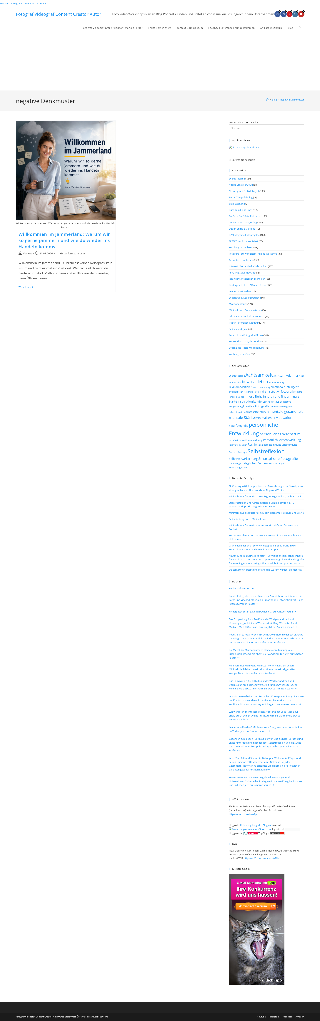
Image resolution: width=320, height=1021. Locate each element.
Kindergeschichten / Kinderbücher (247, 285)
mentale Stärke (242, 417)
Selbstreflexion (266, 451)
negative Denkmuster (292, 99)
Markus (27, 253)
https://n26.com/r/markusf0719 (261, 858)
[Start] (267, 99)
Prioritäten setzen (238, 444)
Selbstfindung (289, 444)
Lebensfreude (236, 412)
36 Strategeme (237, 178)
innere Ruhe (254, 396)
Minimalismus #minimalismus (245, 310)
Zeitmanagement (238, 467)
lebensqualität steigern (256, 412)
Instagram (16, 3)
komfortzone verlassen (268, 401)
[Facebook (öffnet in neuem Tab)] (277, 14)
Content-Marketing (260, 387)
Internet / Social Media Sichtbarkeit (248, 266)
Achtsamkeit (259, 374)
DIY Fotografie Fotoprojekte (244, 235)
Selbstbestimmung (270, 444)
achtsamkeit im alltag (288, 375)
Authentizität (235, 382)
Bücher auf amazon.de (241, 588)
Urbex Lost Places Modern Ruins (246, 347)
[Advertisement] (160, 63)
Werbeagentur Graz (239, 354)
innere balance (236, 396)
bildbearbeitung (276, 382)
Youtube (4, 3)
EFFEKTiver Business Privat (243, 241)
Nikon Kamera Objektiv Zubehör (246, 316)
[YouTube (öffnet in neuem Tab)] (301, 14)
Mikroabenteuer (238, 304)
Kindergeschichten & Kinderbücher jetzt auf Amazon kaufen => (263, 611)
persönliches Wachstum (280, 434)
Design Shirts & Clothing (242, 228)
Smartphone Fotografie (278, 458)
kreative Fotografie (256, 406)
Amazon (41, 3)
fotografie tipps (291, 391)
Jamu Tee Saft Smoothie (242, 272)
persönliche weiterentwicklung (245, 440)
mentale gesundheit (286, 411)
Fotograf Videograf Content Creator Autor (58, 14)
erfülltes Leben (236, 391)
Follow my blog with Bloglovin (256, 825)
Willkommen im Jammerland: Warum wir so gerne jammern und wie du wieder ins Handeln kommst (64, 240)
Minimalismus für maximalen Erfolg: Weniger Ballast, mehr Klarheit (265, 496)
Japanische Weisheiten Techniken (247, 278)
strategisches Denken (253, 463)
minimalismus (265, 418)
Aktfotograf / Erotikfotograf (244, 191)
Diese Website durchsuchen (244, 122)
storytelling (234, 463)
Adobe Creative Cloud (241, 184)
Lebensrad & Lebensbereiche (245, 297)
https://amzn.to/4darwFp (243, 814)
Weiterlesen (26, 287)
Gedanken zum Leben (73, 253)
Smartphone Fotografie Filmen (246, 335)
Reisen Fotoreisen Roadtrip (244, 322)
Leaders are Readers (240, 291)
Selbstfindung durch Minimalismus (248, 519)
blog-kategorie (237, 203)
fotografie (248, 391)
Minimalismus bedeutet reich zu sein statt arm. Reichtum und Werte (266, 512)
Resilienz (254, 444)
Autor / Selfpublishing (241, 197)
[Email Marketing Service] (256, 929)
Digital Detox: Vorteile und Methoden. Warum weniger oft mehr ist (265, 569)
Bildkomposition (239, 387)
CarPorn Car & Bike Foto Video (245, 216)
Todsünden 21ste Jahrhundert (245, 341)
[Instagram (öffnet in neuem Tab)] (295, 14)
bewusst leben (255, 381)
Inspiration (245, 401)
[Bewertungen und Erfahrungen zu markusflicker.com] (250, 829)
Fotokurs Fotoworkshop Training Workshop (253, 253)
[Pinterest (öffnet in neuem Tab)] (289, 14)
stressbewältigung (276, 463)
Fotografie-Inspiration (267, 391)
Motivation (284, 417)
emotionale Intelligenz (285, 387)
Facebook (29, 3)
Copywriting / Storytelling (243, 222)
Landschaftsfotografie (281, 406)
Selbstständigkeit (238, 329)
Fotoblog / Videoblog (240, 247)
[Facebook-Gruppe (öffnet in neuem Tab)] (284, 14)
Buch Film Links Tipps (240, 210)
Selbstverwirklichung (243, 459)
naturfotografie (238, 425)
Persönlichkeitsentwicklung (282, 440)
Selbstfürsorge (238, 452)
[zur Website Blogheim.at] (292, 829)
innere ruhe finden (276, 396)
